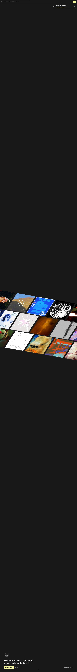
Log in (74, 1)
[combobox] (17, 1)
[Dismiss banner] (74, 6)
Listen (16, 667)
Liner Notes (66, 667)
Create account (8, 667)
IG (70, 667)
